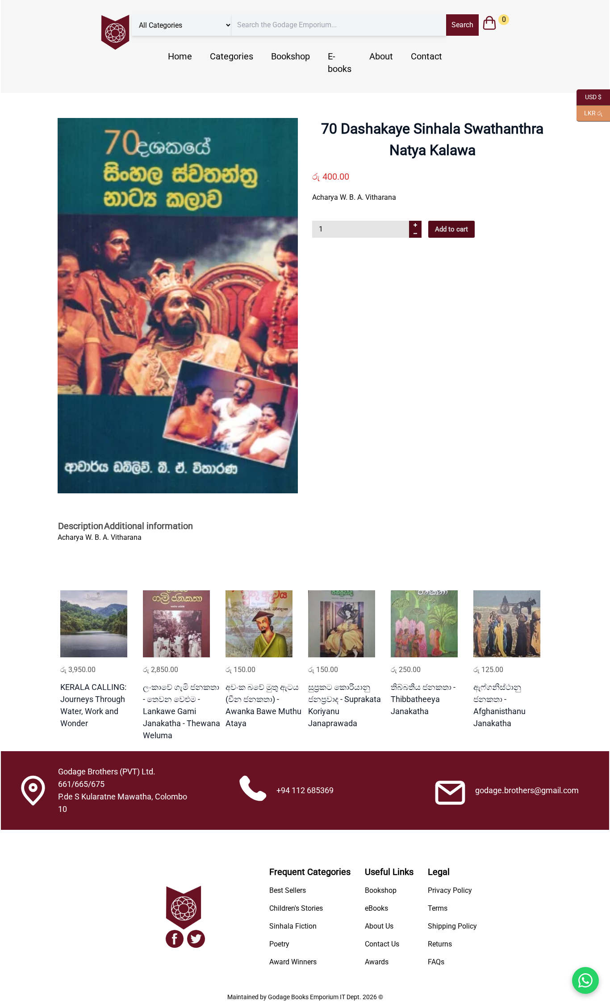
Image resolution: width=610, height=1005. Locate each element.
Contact (426, 56)
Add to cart (451, 229)
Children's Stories (296, 908)
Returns (440, 944)
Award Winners (293, 962)
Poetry (279, 944)
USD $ (589, 96)
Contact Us (382, 944)
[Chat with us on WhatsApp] (585, 980)
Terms (437, 908)
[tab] (81, 526)
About (381, 56)
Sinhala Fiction (293, 926)
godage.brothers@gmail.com (527, 790)
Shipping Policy (452, 926)
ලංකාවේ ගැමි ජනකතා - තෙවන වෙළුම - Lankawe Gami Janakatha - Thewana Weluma (181, 711)
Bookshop (290, 56)
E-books (339, 62)
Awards (377, 962)
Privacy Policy (450, 890)
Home (180, 56)
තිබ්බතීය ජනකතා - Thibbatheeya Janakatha (423, 699)
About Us (379, 926)
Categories (231, 56)
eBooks (376, 908)
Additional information (148, 526)
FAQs (436, 962)
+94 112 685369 (305, 790)
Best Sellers (287, 890)
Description (80, 526)
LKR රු (589, 112)
